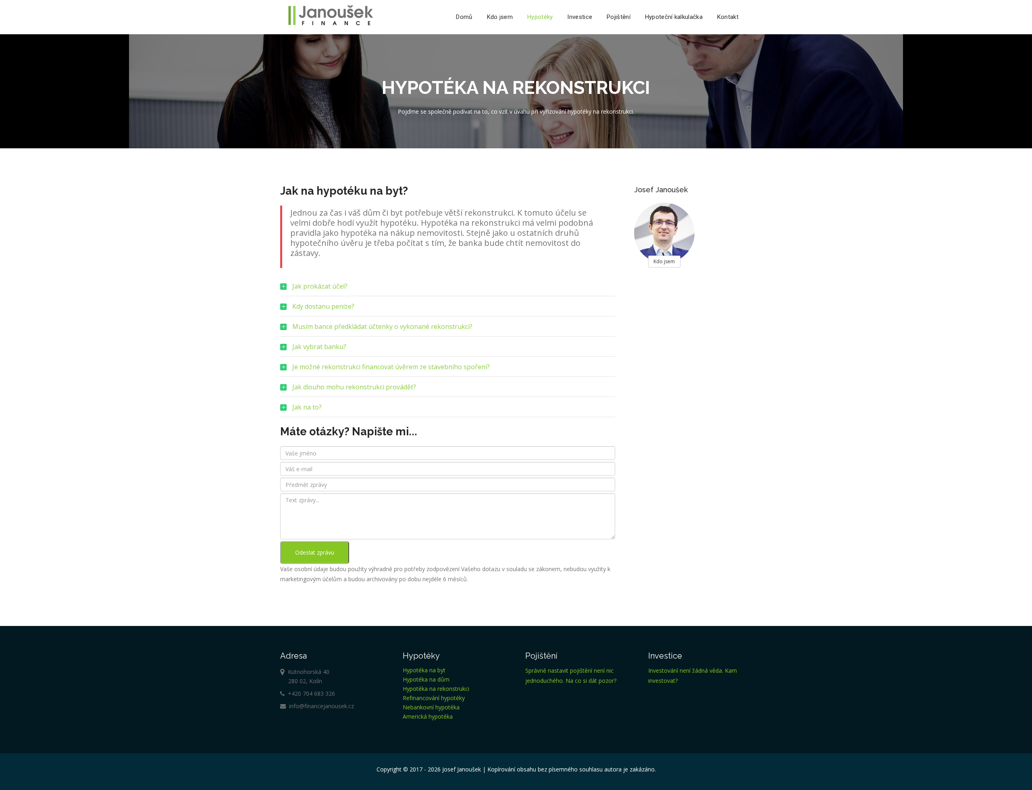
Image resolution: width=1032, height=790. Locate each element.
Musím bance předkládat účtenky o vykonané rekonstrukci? (376, 329)
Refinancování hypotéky (434, 698)
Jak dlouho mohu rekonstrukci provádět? (348, 390)
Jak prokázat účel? (313, 289)
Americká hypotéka (428, 716)
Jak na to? (301, 410)
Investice (579, 17)
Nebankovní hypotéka (431, 707)
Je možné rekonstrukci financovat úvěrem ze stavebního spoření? (385, 369)
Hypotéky (540, 17)
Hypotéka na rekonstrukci (436, 688)
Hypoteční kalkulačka (674, 17)
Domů (464, 17)
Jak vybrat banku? (313, 349)
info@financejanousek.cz (320, 706)
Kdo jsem (500, 17)
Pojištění (618, 17)
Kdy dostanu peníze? (317, 309)
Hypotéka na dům (426, 679)
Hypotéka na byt (424, 670)
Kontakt (728, 17)
